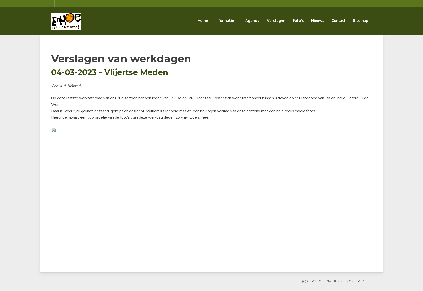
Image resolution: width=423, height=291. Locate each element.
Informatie (224, 20)
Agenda (252, 20)
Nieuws (317, 20)
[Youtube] (50, 3)
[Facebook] (43, 3)
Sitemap (360, 20)
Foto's (298, 20)
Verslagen (276, 20)
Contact (339, 20)
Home (203, 20)
